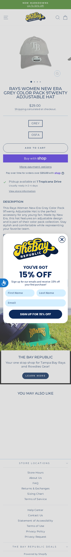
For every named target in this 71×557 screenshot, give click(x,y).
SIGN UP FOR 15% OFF (35, 314)
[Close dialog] (62, 239)
